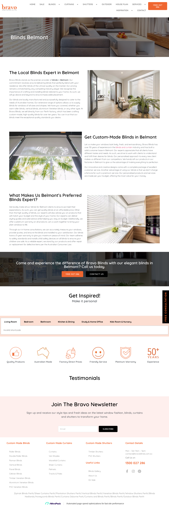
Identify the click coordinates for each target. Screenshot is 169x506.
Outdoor (107, 4)
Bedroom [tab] (28, 321)
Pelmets (52, 469)
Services (136, 4)
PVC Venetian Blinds (18, 487)
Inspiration (122, 10)
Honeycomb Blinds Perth (48, 496)
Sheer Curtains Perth (45, 493)
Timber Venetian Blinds (19, 478)
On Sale (91, 480)
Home (32, 4)
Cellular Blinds (15, 473)
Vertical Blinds (15, 465)
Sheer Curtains (55, 465)
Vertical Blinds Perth (92, 493)
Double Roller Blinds (18, 456)
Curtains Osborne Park (72, 496)
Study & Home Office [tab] (92, 321)
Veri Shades (54, 456)
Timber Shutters (95, 451)
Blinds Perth (116, 496)
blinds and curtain (124, 147)
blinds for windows (17, 105)
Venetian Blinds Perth (113, 493)
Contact (141, 10)
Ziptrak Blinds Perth (24, 493)
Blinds (52, 4)
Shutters (88, 4)
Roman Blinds (15, 460)
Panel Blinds (14, 469)
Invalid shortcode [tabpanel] (12, 330)
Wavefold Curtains (57, 460)
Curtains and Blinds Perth (97, 496)
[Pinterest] (139, 471)
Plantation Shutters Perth (68, 493)
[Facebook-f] (127, 471)
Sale (42, 4)
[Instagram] (133, 471)
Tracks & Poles (55, 473)
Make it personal (84, 301)
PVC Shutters (94, 456)
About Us (92, 475)
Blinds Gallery (94, 471)
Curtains (69, 4)
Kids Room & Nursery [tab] (120, 321)
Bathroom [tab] (46, 321)
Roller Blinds (14, 451)
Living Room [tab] (10, 321)
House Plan (122, 4)
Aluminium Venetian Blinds (21, 482)
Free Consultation (165, 306)
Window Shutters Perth (136, 493)
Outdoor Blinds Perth (134, 496)
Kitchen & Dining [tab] (66, 321)
